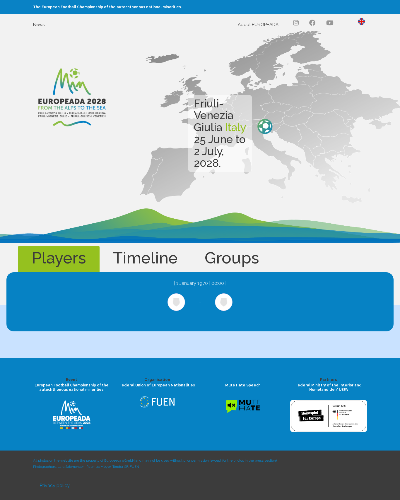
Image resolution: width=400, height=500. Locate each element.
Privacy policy (55, 485)
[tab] (59, 259)
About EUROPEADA (258, 24)
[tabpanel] (200, 301)
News (39, 24)
